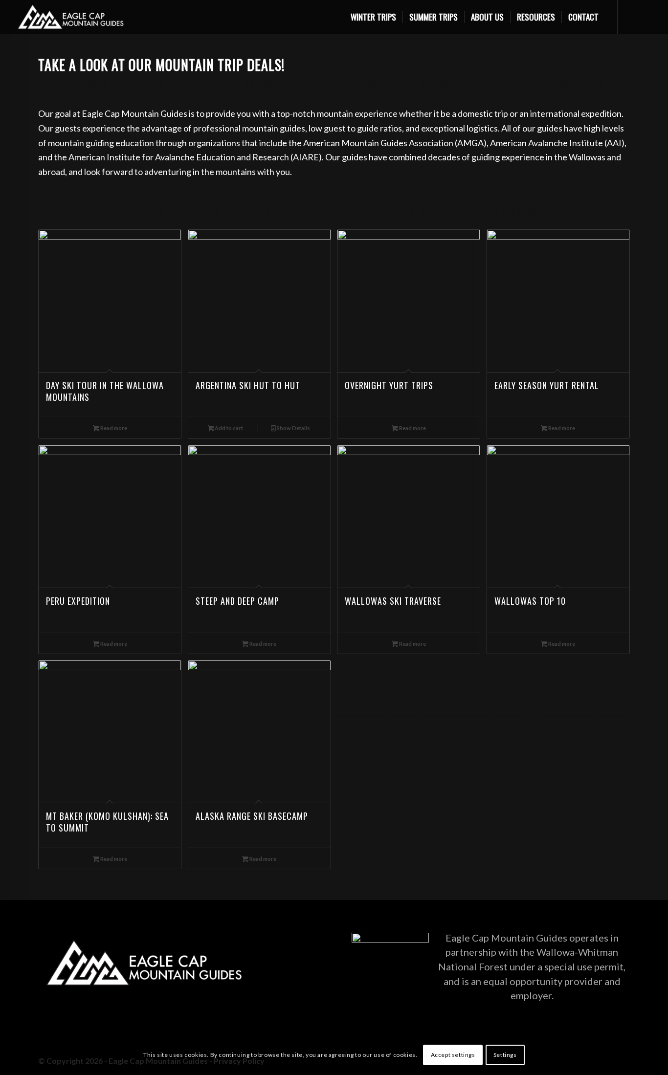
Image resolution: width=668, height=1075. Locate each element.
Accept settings (453, 1054)
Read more (113, 428)
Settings (505, 1054)
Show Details (293, 428)
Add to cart (228, 428)
